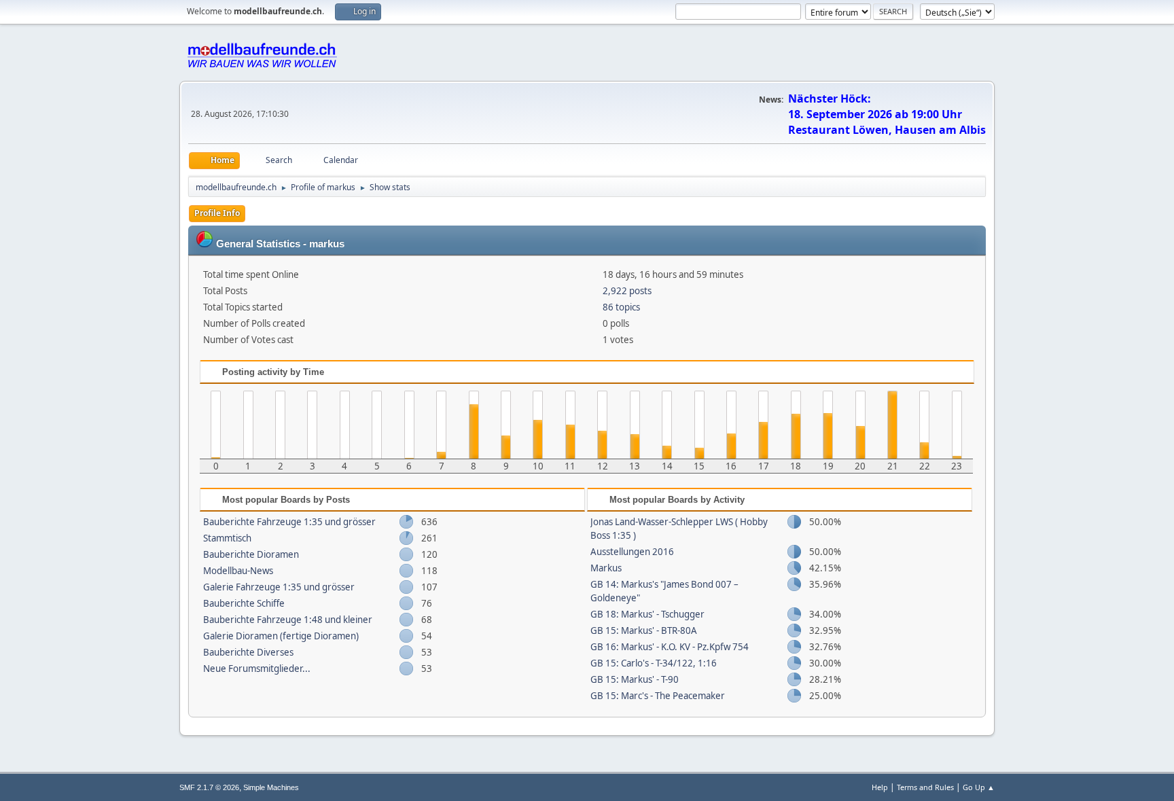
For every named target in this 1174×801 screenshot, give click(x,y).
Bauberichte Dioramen (251, 554)
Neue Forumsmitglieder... (256, 668)
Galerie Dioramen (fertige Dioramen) (281, 636)
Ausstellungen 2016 (632, 552)
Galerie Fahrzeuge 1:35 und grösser (279, 587)
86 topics (621, 307)
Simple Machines (271, 787)
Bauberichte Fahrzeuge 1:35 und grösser (289, 522)
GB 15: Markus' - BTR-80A (643, 630)
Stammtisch (227, 538)
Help (880, 787)
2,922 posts (627, 291)
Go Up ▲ (979, 787)
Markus (606, 568)
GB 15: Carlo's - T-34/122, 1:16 (653, 663)
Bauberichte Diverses (248, 652)
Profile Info (217, 213)
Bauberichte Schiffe (244, 603)
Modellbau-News (238, 571)
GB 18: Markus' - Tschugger (647, 614)
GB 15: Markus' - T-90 (634, 679)
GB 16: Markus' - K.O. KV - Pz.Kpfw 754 (669, 647)
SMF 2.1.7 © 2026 (209, 787)
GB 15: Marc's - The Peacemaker (657, 696)
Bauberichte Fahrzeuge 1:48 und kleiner (287, 619)
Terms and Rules (925, 787)
